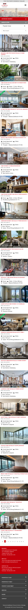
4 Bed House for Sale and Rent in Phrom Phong (13, 82)
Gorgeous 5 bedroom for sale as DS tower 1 (12, 332)
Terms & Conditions (7, 605)
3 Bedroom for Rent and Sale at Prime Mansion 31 (14, 220)
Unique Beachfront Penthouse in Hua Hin (12, 249)
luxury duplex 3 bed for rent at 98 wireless (12, 304)
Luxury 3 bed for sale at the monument (11, 530)
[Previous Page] (2, 541)
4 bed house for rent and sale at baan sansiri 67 (14, 194)
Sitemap (23, 605)
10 (21, 541)
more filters (5, 22)
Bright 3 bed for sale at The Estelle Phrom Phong (14, 474)
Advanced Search (7, 19)
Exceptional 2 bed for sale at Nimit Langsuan (13, 417)
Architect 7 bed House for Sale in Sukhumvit (13, 277)
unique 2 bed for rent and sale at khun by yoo (13, 137)
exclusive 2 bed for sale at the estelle (11, 502)
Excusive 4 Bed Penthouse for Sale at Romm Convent (12, 53)
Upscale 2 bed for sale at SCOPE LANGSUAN (12, 445)
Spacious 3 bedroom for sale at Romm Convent (13, 360)
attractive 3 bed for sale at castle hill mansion (14, 109)
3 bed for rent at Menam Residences (10, 166)
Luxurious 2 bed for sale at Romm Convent (12, 389)
